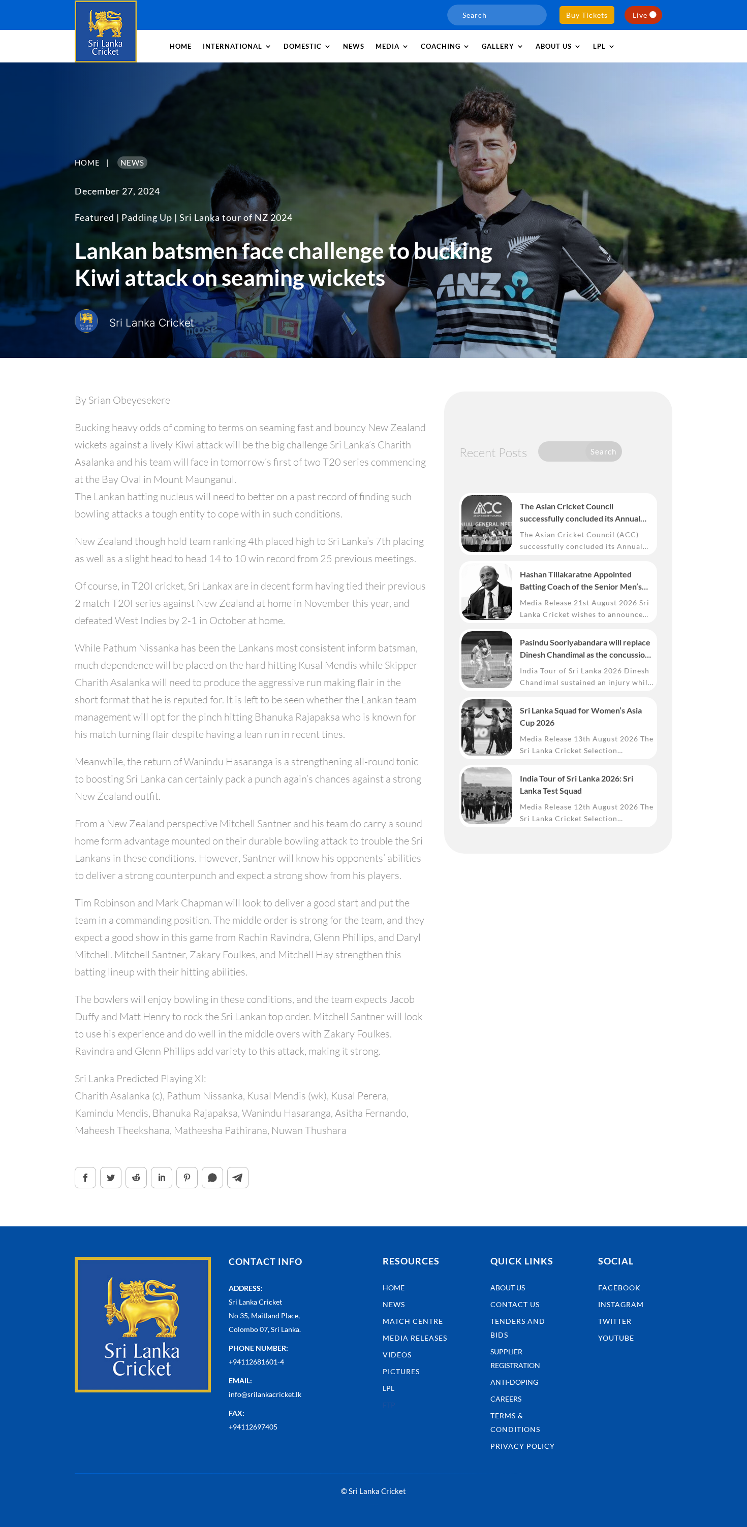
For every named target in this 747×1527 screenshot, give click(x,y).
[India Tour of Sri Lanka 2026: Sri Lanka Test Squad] (486, 795)
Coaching (440, 46)
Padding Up (146, 217)
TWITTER (615, 1321)
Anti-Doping (514, 1382)
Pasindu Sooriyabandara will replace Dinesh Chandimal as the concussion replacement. (585, 649)
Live (640, 15)
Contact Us (515, 1304)
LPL (599, 46)
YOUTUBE (616, 1338)
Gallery (498, 46)
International (232, 46)
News (353, 46)
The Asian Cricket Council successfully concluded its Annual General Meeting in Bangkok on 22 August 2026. (582, 513)
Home (181, 46)
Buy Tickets (587, 15)
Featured (94, 217)
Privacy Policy (522, 1446)
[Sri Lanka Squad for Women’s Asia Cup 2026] (486, 727)
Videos (397, 1354)
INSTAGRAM (621, 1304)
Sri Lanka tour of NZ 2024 (236, 217)
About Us (507, 1287)
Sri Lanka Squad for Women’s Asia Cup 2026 (581, 716)
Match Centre (413, 1321)
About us (554, 46)
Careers (505, 1398)
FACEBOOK (619, 1287)
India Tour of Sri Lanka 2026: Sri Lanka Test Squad (576, 784)
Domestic (303, 46)
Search (603, 451)
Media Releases (415, 1338)
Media (387, 46)
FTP (389, 1405)
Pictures (401, 1371)
